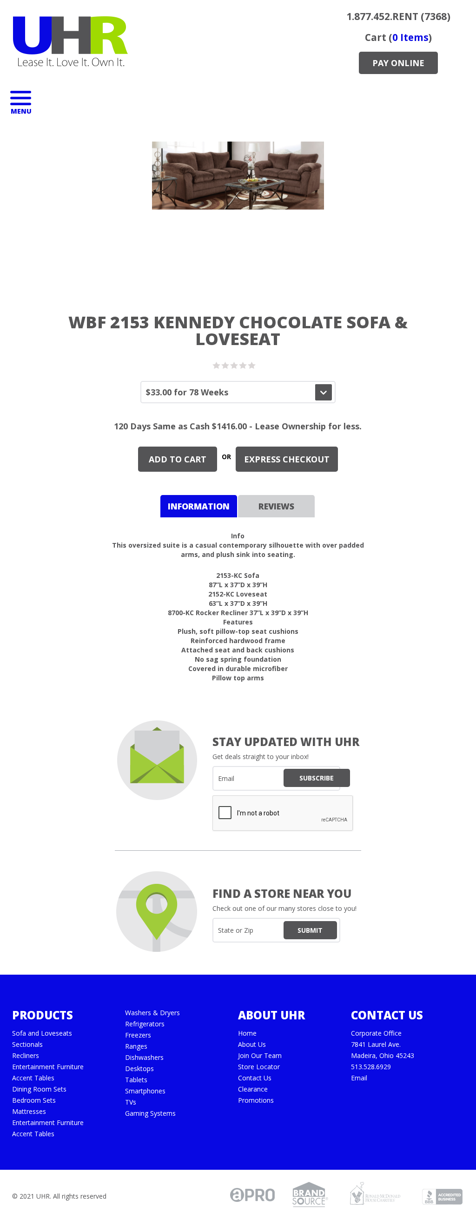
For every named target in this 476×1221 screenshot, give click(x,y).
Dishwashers (144, 1057)
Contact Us (254, 1078)
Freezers (138, 1035)
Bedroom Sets (34, 1100)
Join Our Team (260, 1055)
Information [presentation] (199, 506)
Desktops (139, 1068)
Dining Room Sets (39, 1089)
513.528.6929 (371, 1067)
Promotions (256, 1100)
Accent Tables (33, 1078)
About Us (252, 1044)
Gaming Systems (150, 1113)
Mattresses (29, 1111)
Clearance (253, 1089)
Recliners (25, 1055)
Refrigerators (145, 1024)
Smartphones (145, 1091)
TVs (130, 1102)
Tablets (136, 1080)
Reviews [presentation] (276, 506)
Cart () (398, 37)
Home (247, 1033)
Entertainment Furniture (48, 1067)
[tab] (198, 506)
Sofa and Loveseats (42, 1033)
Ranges (136, 1046)
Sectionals (27, 1044)
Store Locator (259, 1067)
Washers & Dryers (152, 1013)
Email (359, 1078)
